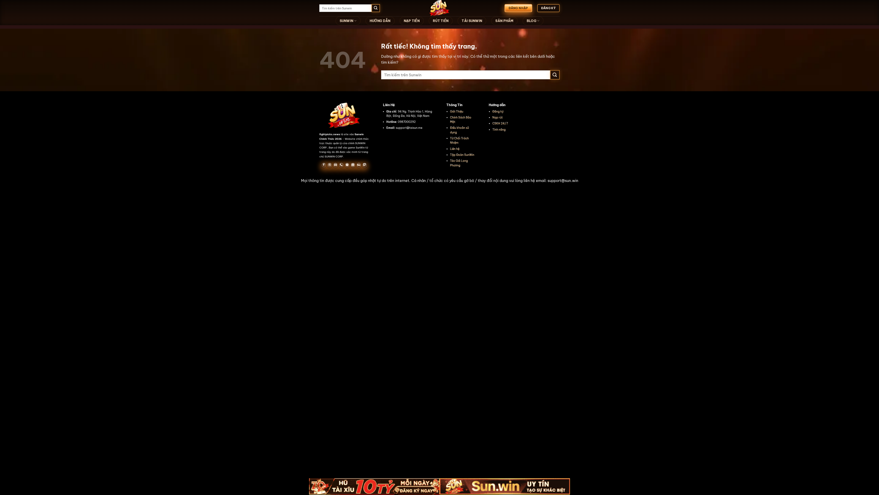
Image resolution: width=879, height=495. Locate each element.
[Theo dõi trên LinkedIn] (352, 165)
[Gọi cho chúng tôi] (341, 165)
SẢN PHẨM (504, 21)
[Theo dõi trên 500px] (358, 165)
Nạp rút (497, 117)
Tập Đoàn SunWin (462, 155)
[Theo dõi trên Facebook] (323, 165)
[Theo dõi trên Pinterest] (347, 165)
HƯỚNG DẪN (380, 21)
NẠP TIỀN (412, 21)
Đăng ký (498, 111)
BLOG (531, 21)
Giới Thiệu (456, 111)
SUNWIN (346, 21)
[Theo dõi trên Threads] (329, 165)
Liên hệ (454, 149)
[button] (439, 181)
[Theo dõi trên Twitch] (364, 165)
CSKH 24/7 (500, 123)
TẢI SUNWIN (472, 21)
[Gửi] (376, 8)
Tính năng (499, 129)
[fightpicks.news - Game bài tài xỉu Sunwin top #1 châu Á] (439, 8)
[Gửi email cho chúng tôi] (335, 165)
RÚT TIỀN (440, 21)
